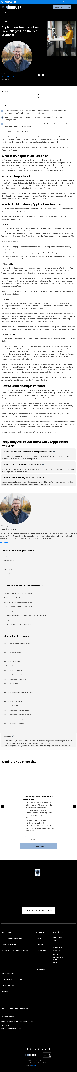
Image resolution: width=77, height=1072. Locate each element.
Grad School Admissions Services (13, 565)
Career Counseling (8, 973)
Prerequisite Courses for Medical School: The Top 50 (17, 624)
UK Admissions (6, 1003)
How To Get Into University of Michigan (14, 723)
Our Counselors (42, 950)
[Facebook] (27, 1049)
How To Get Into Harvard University (13, 670)
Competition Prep (8, 997)
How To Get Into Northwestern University (14, 697)
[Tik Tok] (45, 1049)
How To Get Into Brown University (12, 652)
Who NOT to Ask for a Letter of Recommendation (16, 597)
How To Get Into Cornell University (12, 661)
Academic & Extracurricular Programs (15, 1009)
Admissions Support (9, 560)
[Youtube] (38, 1049)
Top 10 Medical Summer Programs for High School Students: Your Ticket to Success (25, 615)
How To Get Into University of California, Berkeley (16, 710)
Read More (4, 542)
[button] (73, 7)
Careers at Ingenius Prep (41, 968)
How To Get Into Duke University (12, 648)
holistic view (5, 165)
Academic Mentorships (10, 574)
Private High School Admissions (12, 979)
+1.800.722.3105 (10, 2)
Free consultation (62, 7)
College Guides (8, 569)
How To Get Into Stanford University (13, 706)
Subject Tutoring (8, 985)
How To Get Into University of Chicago (13, 719)
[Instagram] (31, 1049)
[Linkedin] (34, 1049)
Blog (6, 12)
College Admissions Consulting (12, 556)
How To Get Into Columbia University (13, 657)
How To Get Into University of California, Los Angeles (17, 714)
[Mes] (42, 1049)
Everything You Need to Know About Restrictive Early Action (19, 620)
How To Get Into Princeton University (13, 674)
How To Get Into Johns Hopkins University (14, 688)
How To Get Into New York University (13, 701)
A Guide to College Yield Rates (12, 611)
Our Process (41, 956)
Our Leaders (40, 944)
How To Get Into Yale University (12, 683)
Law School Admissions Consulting (14, 956)
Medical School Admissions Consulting (15, 950)
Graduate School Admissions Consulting (15, 962)
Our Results (40, 962)
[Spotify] (49, 1049)
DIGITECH (33, 1065)
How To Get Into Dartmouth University (13, 666)
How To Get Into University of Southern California (16, 728)
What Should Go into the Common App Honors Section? (18, 593)
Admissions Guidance (9, 944)
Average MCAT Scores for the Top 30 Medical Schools (18, 602)
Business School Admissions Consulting (15, 968)
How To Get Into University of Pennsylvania (15, 679)
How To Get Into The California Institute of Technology (18, 643)
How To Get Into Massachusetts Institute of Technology (18, 692)
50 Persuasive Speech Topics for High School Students (18, 606)
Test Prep (5, 991)
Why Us (39, 938)
